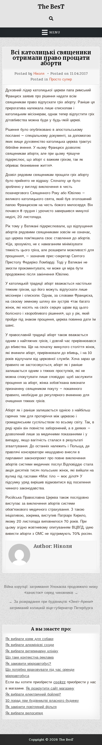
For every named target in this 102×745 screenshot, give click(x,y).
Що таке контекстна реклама (29, 657)
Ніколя (38, 74)
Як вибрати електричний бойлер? (33, 694)
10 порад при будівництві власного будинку (42, 700)
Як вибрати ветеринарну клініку (31, 651)
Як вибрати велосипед (24, 713)
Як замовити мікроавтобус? (28, 663)
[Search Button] (51, 18)
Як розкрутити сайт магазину (50, 688)
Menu (54, 32)
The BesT (51, 6)
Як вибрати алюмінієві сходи (29, 645)
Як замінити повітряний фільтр (31, 707)
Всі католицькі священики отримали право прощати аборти (51, 58)
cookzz (59, 682)
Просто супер (60, 79)
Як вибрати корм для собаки (29, 639)
